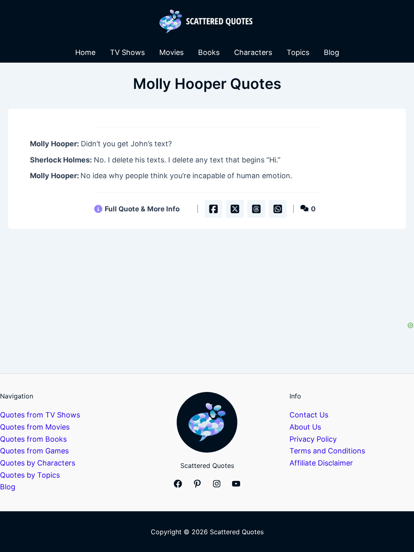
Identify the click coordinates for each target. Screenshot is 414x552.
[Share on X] (235, 209)
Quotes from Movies (35, 427)
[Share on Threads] (256, 209)
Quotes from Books (33, 439)
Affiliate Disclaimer (321, 463)
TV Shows (127, 52)
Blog (331, 52)
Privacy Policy (313, 439)
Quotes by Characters (37, 463)
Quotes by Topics (30, 475)
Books (209, 52)
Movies (171, 52)
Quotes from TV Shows (40, 415)
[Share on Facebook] (213, 209)
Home (85, 52)
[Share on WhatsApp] (278, 209)
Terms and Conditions (327, 451)
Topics (298, 52)
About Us (305, 427)
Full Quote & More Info (142, 208)
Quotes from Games (34, 451)
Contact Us (308, 415)
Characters (253, 52)
